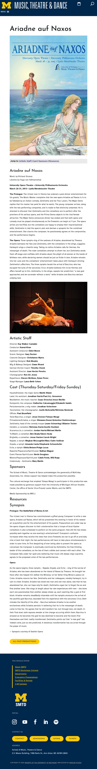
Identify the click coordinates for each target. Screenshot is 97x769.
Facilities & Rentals (23, 680)
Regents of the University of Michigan (41, 763)
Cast (35, 161)
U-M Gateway (21, 684)
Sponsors (43, 161)
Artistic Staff (25, 161)
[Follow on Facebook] (37, 722)
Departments (20, 674)
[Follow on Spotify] (58, 722)
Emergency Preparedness (26, 677)
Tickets (72, 739)
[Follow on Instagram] (17, 722)
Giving (56, 739)
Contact (19, 739)
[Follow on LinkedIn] (48, 722)
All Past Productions (24, 641)
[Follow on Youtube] (27, 722)
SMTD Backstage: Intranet (26, 670)
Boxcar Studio (75, 763)
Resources (54, 161)
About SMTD (20, 667)
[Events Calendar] (75, 4)
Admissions (39, 739)
